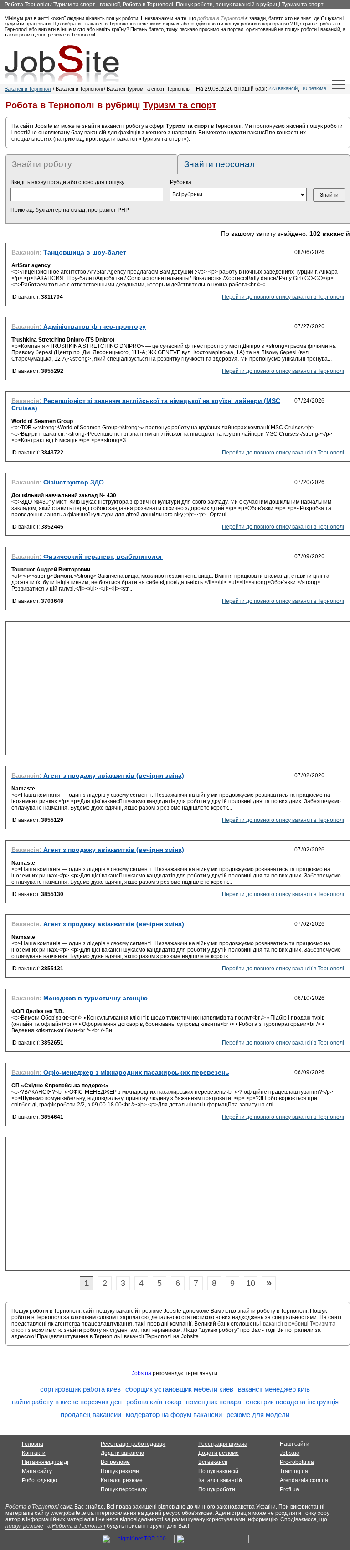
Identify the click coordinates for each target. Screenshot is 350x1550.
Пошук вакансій (218, 1471)
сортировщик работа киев (80, 1389)
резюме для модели (257, 1414)
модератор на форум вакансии (174, 1414)
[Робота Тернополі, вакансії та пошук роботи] (62, 63)
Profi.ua (289, 1489)
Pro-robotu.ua (297, 1462)
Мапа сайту (37, 1471)
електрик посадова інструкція (292, 1402)
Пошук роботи (216, 1489)
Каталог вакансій (220, 1480)
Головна (32, 1444)
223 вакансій (283, 88)
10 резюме (314, 88)
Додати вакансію (122, 1453)
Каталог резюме (122, 1480)
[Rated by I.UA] (212, 1541)
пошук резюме (24, 1526)
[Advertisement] (178, 691)
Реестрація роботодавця (133, 1444)
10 (250, 1283)
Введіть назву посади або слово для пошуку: (68, 182)
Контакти (34, 1453)
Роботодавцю (39, 1480)
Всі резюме (115, 1462)
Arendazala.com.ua (304, 1480)
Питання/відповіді (45, 1462)
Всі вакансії (212, 1462)
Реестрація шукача (222, 1444)
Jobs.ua (141, 1373)
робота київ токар (153, 1402)
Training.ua (294, 1471)
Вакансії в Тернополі (28, 89)
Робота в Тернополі (32, 1507)
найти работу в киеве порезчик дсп (67, 1402)
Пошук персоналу (124, 1489)
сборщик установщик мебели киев (179, 1389)
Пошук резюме (120, 1471)
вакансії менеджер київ (274, 1389)
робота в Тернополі (220, 18)
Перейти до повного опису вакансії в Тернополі (283, 297)
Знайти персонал (219, 164)
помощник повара (213, 1402)
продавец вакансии (91, 1414)
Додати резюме (218, 1453)
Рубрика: (181, 182)
